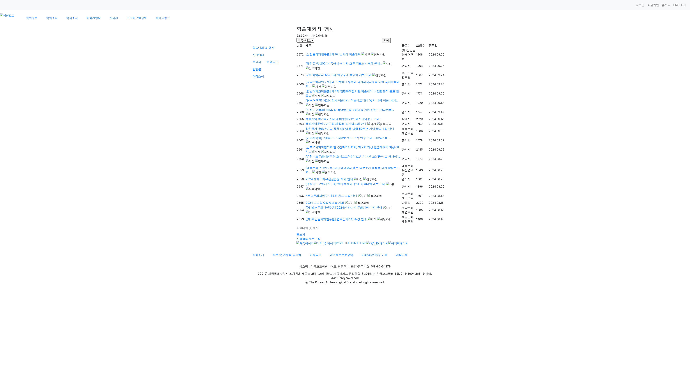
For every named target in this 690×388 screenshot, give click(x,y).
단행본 (256, 69)
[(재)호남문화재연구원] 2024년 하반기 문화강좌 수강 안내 (344, 207)
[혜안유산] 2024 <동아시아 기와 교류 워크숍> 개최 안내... (344, 63)
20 (364, 243)
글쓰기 (300, 234)
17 (355, 243)
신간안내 (258, 55)
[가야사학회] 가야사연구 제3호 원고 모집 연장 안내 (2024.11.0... (347, 138)
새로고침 (314, 239)
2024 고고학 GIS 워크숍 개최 (325, 202)
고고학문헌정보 (137, 18)
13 (342, 243)
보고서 (256, 62)
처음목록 (302, 239)
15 (349, 243)
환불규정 (402, 255)
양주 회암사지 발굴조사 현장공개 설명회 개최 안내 (338, 75)
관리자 (406, 66)
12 (339, 243)
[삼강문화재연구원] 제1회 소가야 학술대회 (333, 54)
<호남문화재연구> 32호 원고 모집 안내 (331, 195)
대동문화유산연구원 (407, 170)
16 (352, 243)
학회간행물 (93, 18)
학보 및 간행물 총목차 (287, 255)
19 (361, 243)
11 (337, 243)
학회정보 (32, 18)
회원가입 (653, 5)
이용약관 (315, 255)
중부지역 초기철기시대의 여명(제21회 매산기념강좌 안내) (343, 119)
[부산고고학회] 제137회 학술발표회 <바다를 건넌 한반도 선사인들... (350, 110)
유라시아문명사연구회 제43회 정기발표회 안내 (336, 123)
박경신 (406, 119)
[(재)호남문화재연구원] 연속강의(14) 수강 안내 (336, 219)
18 (358, 243)
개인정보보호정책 (341, 255)
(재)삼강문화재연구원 (408, 54)
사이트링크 (162, 18)
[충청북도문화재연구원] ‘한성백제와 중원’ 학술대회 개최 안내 (345, 184)
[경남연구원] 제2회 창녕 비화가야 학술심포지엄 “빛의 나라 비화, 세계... (352, 100)
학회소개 (258, 255)
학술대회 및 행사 (263, 47)
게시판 (113, 18)
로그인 (640, 5)
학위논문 (272, 62)
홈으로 (666, 5)
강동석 (406, 202)
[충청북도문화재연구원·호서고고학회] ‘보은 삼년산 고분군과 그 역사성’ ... (353, 156)
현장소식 (258, 76)
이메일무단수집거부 (374, 255)
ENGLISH (679, 5)
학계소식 (72, 18)
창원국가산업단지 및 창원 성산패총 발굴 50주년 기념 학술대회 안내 (350, 128)
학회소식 (52, 18)
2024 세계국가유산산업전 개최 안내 (329, 179)
